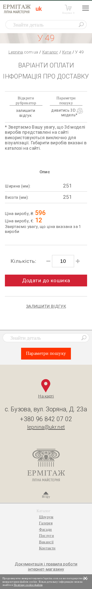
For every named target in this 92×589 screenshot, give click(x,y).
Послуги (46, 536)
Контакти (47, 548)
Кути (66, 52)
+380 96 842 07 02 (46, 419)
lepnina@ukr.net (46, 427)
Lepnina (15, 52)
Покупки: (68, 13)
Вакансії (46, 542)
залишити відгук (25, 113)
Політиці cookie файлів (28, 584)
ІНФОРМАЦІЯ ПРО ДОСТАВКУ (46, 76)
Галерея (46, 523)
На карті (46, 396)
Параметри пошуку (66, 100)
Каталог (50, 52)
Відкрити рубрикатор (26, 100)
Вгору (46, 496)
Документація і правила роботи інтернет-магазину (46, 566)
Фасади (45, 529)
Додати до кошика (46, 280)
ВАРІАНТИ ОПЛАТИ (46, 65)
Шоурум (46, 517)
